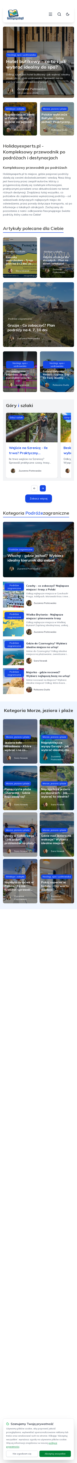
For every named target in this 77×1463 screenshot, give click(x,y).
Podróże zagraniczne (20, 318)
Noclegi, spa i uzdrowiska (21, 54)
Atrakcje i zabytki (15, 108)
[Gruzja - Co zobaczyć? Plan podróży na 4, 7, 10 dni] (38, 314)
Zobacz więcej (38, 498)
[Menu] (50, 14)
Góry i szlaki (16, 417)
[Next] (43, 488)
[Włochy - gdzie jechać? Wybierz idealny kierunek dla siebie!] (38, 549)
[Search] (59, 14)
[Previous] (34, 488)
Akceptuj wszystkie (55, 1453)
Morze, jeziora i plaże (55, 108)
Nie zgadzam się (22, 1453)
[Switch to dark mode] (67, 14)
